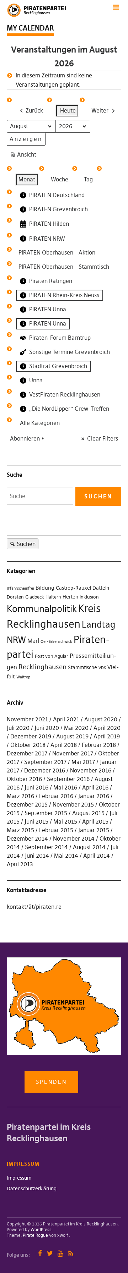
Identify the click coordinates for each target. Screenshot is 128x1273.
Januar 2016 (93, 795)
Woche (59, 179)
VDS (102, 668)
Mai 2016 (65, 787)
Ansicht (24, 156)
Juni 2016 (36, 787)
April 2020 (107, 727)
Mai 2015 (65, 821)
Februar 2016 (56, 795)
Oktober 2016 (24, 778)
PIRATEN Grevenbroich (58, 209)
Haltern (53, 597)
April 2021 (66, 719)
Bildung (45, 587)
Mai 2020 (76, 727)
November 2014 (74, 838)
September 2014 (46, 847)
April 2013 (20, 864)
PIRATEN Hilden (49, 223)
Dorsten (15, 597)
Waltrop (23, 677)
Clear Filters (102, 438)
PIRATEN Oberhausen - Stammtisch (63, 266)
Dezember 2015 (27, 804)
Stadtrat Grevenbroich (58, 366)
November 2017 (72, 753)
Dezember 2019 (30, 736)
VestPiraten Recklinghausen (64, 394)
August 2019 (72, 736)
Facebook (39, 1253)
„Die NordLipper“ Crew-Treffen (69, 408)
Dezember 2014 (27, 838)
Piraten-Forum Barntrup (60, 337)
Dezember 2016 (44, 770)
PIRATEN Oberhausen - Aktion (56, 252)
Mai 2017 (83, 761)
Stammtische (82, 667)
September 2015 (46, 812)
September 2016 (68, 778)
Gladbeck (34, 597)
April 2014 (96, 855)
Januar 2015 (93, 830)
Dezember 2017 (27, 753)
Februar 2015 (56, 830)
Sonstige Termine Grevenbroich (69, 351)
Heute (68, 110)
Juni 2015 (36, 821)
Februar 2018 (99, 744)
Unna (36, 380)
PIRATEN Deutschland (57, 194)
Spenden (51, 1081)
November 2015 (73, 804)
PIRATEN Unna (47, 309)
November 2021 (27, 719)
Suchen (21, 544)
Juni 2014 (37, 855)
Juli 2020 (18, 727)
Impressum (19, 1178)
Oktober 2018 (28, 744)
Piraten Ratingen (50, 280)
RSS (70, 1253)
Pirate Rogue (35, 1235)
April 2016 (95, 787)
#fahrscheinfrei (20, 588)
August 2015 (88, 812)
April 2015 (95, 821)
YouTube (60, 1253)
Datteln (100, 588)
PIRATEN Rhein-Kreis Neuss (64, 295)
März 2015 (20, 830)
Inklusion (89, 597)
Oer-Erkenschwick (56, 641)
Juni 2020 (46, 727)
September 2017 (45, 761)
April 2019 (107, 736)
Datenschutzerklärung (32, 1188)
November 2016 (90, 770)
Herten (70, 597)
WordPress (41, 1229)
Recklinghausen (42, 667)
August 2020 (100, 719)
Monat (26, 179)
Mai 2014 (66, 855)
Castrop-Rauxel (73, 588)
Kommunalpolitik (42, 608)
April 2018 (63, 744)
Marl (33, 641)
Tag (88, 179)
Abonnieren (25, 438)
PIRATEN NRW (47, 238)
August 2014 (89, 847)
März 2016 (20, 795)
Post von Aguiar (51, 656)
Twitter (50, 1253)
